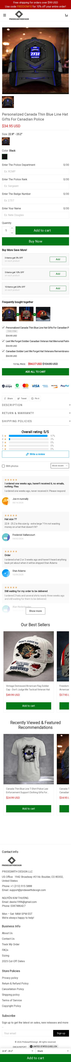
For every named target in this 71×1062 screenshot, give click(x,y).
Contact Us (8, 938)
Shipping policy (11, 994)
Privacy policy (10, 977)
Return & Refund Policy (15, 983)
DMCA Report (20, 1047)
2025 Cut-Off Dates (13, 961)
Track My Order (10, 944)
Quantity (6, 223)
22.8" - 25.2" (15, 134)
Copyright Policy (11, 1006)
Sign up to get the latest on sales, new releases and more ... (35, 1024)
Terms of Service (12, 1000)
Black (12, 150)
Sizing (5, 955)
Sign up (61, 1033)
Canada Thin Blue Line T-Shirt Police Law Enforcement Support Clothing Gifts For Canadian (27, 791)
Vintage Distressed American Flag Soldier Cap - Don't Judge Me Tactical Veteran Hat (28, 688)
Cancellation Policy (13, 989)
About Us (7, 933)
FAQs (5, 950)
